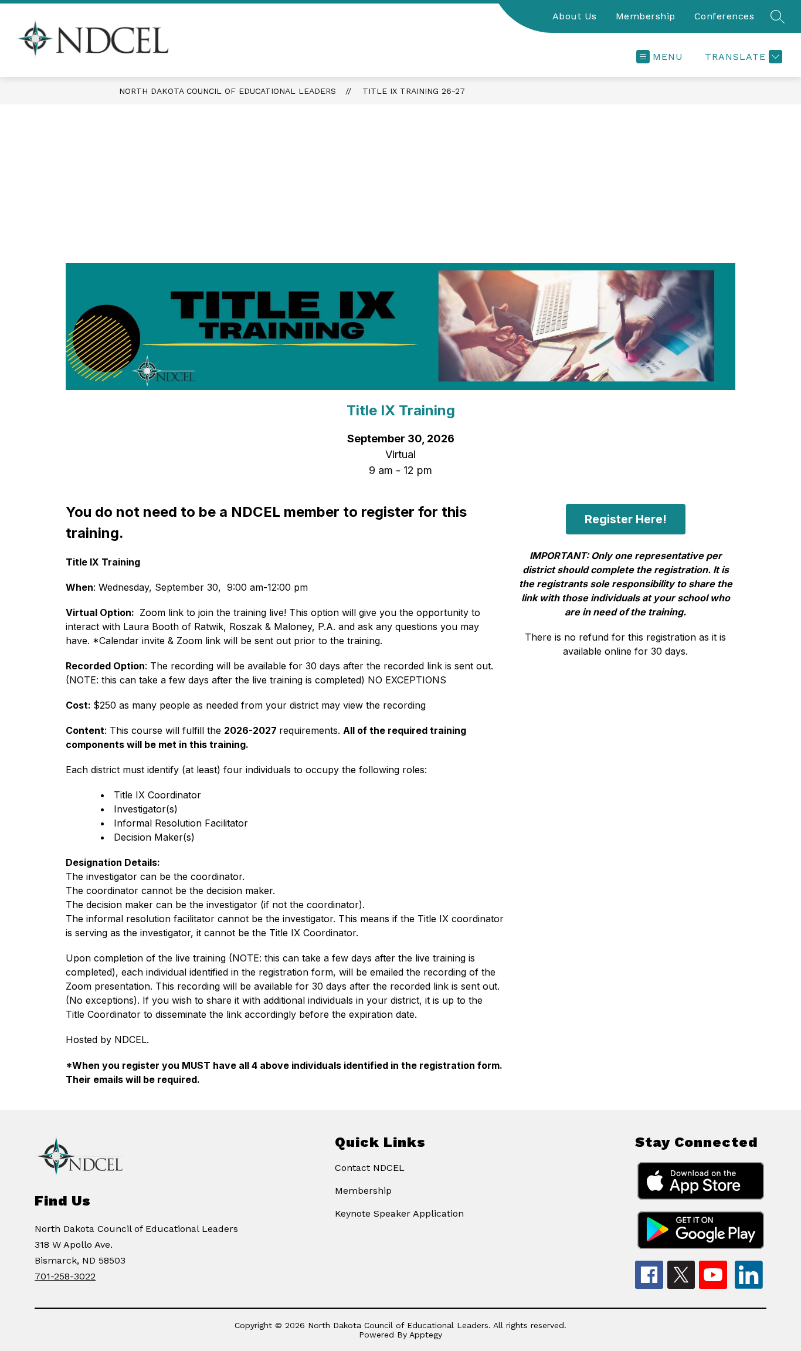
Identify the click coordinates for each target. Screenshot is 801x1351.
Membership (646, 16)
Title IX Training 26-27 (413, 91)
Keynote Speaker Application (399, 1213)
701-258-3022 (65, 1276)
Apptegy (425, 1334)
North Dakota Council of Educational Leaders (227, 91)
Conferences (724, 16)
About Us (574, 16)
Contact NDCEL (370, 1167)
